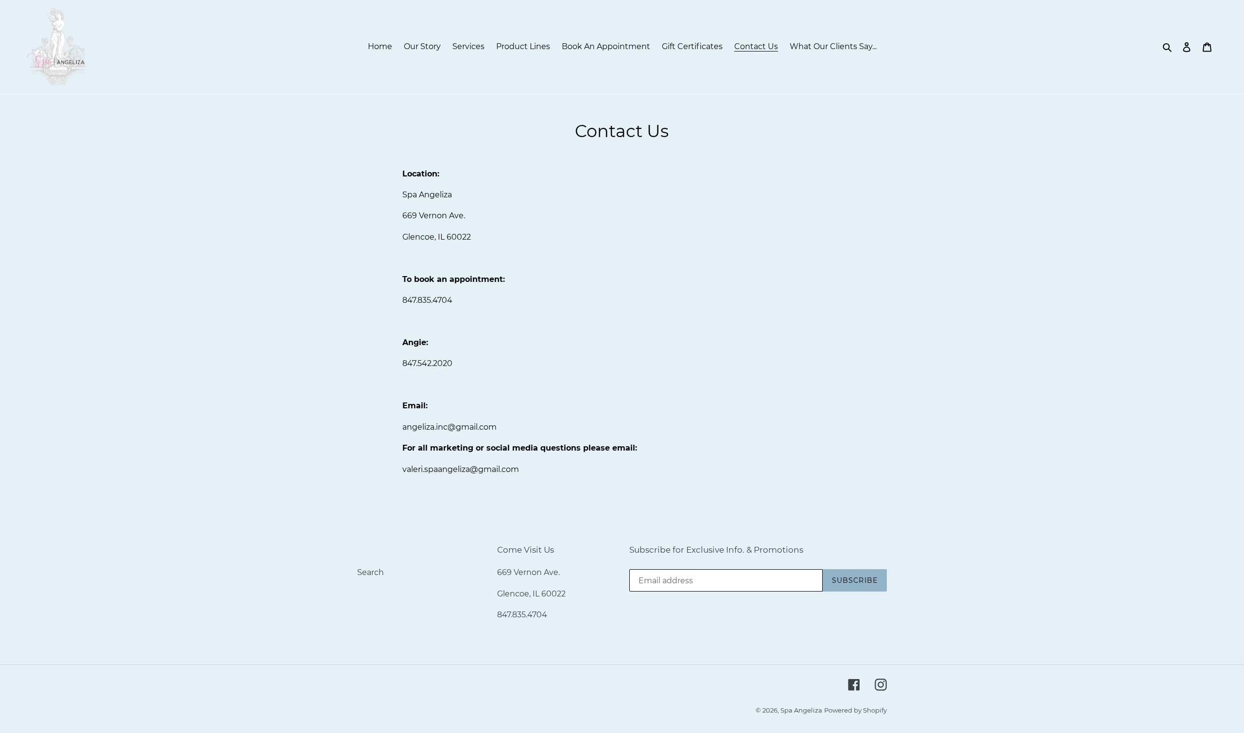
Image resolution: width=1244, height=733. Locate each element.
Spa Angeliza (801, 710)
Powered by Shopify (855, 710)
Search (370, 572)
